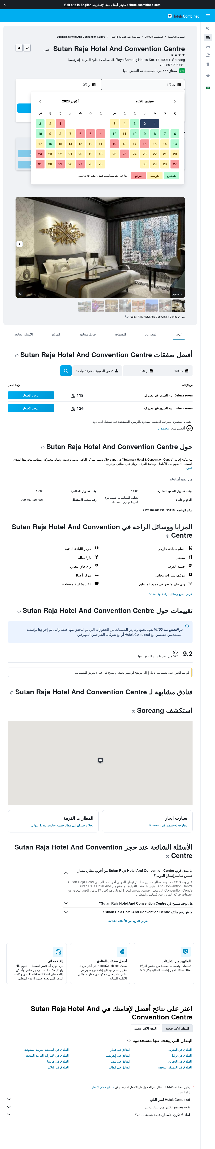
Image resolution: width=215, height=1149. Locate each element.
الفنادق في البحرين (180, 1061)
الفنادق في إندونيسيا (118, 1055)
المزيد (189, 468)
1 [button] (155, 123)
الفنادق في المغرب (180, 1049)
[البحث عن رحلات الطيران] (207, 28)
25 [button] (124, 153)
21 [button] (165, 153)
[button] (4, 4)
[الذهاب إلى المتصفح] (207, 64)
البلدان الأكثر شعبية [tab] (177, 1028)
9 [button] (145, 133)
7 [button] (165, 133)
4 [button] (125, 123)
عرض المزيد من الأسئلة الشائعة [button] (128, 921)
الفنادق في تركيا (182, 1055)
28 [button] (165, 164)
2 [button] (145, 123)
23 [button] (145, 153)
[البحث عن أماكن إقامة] (207, 37)
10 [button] (134, 133)
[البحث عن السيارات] (207, 46)
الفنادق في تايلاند (58, 1067)
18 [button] (124, 143)
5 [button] (114, 123)
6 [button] (175, 133)
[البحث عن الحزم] (207, 55)
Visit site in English (78, 5)
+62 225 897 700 (172, 64)
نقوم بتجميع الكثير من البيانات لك (167, 1107)
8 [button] (155, 133)
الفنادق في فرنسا (58, 1061)
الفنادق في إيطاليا (119, 1067)
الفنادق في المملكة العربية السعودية (46, 1049)
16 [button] (145, 143)
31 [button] (40, 164)
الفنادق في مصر (120, 1061)
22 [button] (155, 153)
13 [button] (175, 143)
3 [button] (135, 123)
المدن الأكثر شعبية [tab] (145, 1028)
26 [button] (114, 153)
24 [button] (134, 153)
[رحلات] (207, 76)
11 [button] (124, 133)
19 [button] (114, 143)
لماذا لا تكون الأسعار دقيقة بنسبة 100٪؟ (162, 1114)
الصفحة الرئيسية (176, 36)
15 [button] (155, 143)
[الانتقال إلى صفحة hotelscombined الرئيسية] (183, 16)
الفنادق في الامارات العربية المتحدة (47, 1055)
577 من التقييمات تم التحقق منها (145, 70)
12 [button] (114, 133)
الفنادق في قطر (120, 1049)
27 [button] (175, 164)
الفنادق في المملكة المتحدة (175, 1067)
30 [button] (145, 164)
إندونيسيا (158, 36)
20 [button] (175, 153)
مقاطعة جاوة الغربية (129, 36)
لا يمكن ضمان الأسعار (103, 1087)
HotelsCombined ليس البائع (170, 1099)
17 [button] (134, 143)
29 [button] (155, 164)
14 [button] (165, 143)
